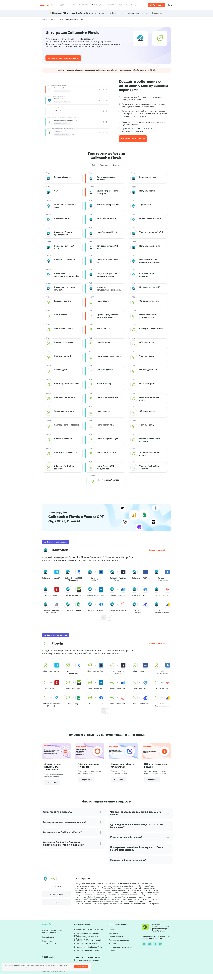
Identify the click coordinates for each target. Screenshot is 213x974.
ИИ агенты (113, 944)
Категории (135, 5)
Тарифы (73, 5)
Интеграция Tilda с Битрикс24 (86, 943)
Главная (44, 19)
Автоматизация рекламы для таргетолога (52, 767)
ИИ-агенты (83, 5)
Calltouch (60, 19)
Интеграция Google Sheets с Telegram (89, 947)
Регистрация (158, 5)
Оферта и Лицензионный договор (88, 957)
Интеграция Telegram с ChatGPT (87, 950)
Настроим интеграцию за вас (120, 947)
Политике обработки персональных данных (31, 968)
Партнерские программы (119, 940)
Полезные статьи (116, 937)
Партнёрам (122, 5)
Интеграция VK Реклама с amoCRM (88, 940)
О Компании (113, 950)
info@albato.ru (48, 937)
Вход (170, 5)
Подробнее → (158, 13)
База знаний (109, 5)
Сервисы (63, 5)
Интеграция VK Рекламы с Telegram (89, 930)
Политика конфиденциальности (87, 960)
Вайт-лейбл (96, 5)
